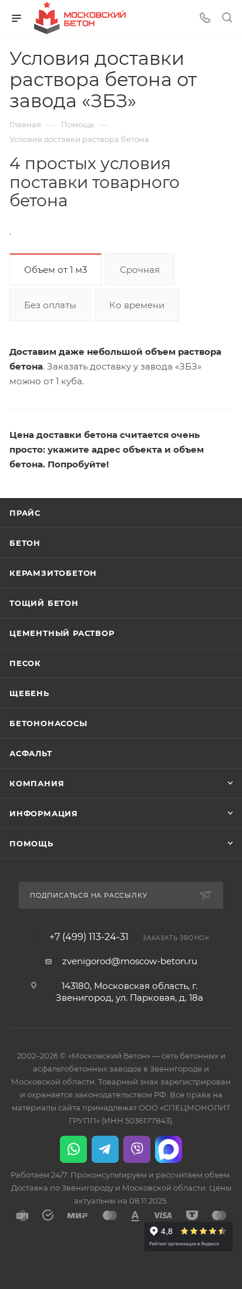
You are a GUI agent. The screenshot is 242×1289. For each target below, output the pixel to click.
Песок (25, 663)
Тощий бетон (44, 603)
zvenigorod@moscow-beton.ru (129, 961)
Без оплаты (50, 305)
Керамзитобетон (53, 573)
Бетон (25, 543)
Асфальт (30, 753)
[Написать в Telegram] (105, 1149)
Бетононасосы (48, 723)
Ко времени (136, 305)
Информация (43, 813)
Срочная (140, 269)
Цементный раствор (62, 633)
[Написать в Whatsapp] (73, 1149)
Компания (36, 783)
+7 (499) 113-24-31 (89, 937)
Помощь (31, 843)
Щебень (29, 693)
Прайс (25, 512)
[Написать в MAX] (168, 1149)
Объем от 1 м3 (55, 269)
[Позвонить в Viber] (136, 1149)
